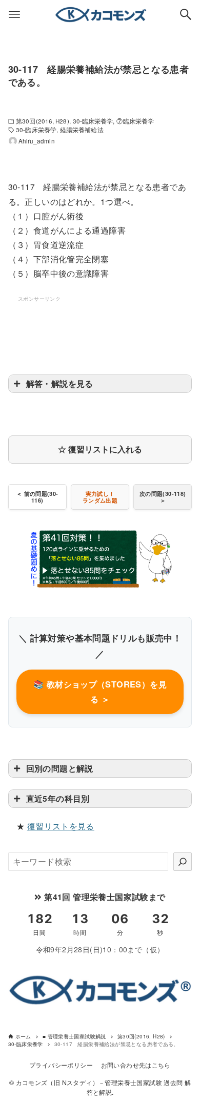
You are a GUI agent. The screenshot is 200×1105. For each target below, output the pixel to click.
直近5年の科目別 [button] (58, 798)
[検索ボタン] (185, 14)
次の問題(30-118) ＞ (162, 497)
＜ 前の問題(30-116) (37, 497)
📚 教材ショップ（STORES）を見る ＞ (100, 691)
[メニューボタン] (14, 14)
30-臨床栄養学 (93, 121)
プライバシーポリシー (61, 1065)
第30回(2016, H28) (42, 121)
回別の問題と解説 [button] (59, 768)
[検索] (182, 861)
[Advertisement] (100, 329)
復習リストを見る (60, 826)
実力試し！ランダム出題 (100, 497)
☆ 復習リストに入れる (100, 449)
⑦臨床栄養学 (135, 121)
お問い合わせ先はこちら (136, 1065)
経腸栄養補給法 (82, 130)
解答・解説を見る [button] (59, 383)
